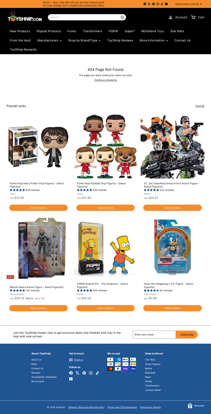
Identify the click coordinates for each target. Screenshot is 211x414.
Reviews (35, 372)
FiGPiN (113, 31)
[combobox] (87, 17)
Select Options (38, 207)
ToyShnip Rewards (23, 49)
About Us (36, 359)
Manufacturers (48, 40)
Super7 (130, 31)
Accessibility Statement (44, 377)
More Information (153, 40)
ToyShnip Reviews (120, 40)
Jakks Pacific (150, 294)
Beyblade (150, 372)
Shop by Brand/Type (83, 40)
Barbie (148, 368)
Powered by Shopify (150, 407)
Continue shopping (105, 80)
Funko (71, 31)
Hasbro (147, 194)
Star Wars (177, 31)
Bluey (148, 377)
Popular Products (49, 31)
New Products (20, 31)
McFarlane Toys (152, 31)
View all (199, 106)
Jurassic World (153, 390)
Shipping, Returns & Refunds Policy (86, 407)
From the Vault (20, 40)
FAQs (34, 364)
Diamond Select (17, 294)
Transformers (92, 31)
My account (37, 381)
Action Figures (152, 364)
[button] (18, 190)
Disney (148, 381)
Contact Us (183, 40)
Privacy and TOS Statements (122, 407)
